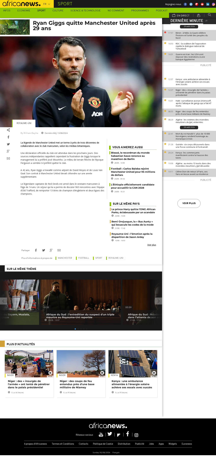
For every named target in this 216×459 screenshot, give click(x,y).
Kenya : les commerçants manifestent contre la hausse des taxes (192, 155)
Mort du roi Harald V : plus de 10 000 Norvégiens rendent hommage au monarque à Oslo (193, 136)
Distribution (124, 444)
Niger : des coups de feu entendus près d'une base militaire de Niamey (193, 112)
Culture (58, 10)
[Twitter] (110, 434)
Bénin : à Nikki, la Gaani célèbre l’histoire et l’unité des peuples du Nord (192, 35)
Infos (6, 10)
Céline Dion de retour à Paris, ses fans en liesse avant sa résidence (192, 172)
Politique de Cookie (103, 444)
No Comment (116, 10)
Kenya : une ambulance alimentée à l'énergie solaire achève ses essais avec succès (193, 82)
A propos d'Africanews (35, 444)
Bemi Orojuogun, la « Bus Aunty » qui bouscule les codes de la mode (132, 223)
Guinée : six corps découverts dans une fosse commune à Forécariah (193, 145)
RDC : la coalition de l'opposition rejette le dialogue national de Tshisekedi (191, 46)
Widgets (173, 444)
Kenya (114, 375)
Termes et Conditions (63, 444)
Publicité (139, 444)
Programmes (140, 10)
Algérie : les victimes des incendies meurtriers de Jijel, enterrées (192, 120)
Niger (10, 375)
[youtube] (101, 434)
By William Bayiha (29, 133)
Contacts (83, 444)
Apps (161, 444)
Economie (23, 10)
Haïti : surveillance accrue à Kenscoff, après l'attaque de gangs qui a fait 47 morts (193, 103)
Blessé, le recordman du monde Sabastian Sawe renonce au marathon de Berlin (130, 156)
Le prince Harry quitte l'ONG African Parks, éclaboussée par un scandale (133, 211)
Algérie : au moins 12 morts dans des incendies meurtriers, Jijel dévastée (193, 164)
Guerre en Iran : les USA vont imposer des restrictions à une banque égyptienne (190, 57)
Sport (41, 10)
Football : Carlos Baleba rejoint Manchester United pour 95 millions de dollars (133, 171)
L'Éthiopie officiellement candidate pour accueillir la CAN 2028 (132, 186)
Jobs (151, 444)
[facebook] (127, 434)
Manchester (65, 258)
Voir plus (189, 203)
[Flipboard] (119, 434)
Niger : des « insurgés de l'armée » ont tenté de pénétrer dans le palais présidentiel (193, 92)
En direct (182, 16)
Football (83, 258)
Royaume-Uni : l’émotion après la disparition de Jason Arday (131, 235)
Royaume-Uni (24, 123)
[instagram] (136, 434)
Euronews (187, 444)
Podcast (161, 10)
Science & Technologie (86, 10)
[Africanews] (20, 3)
